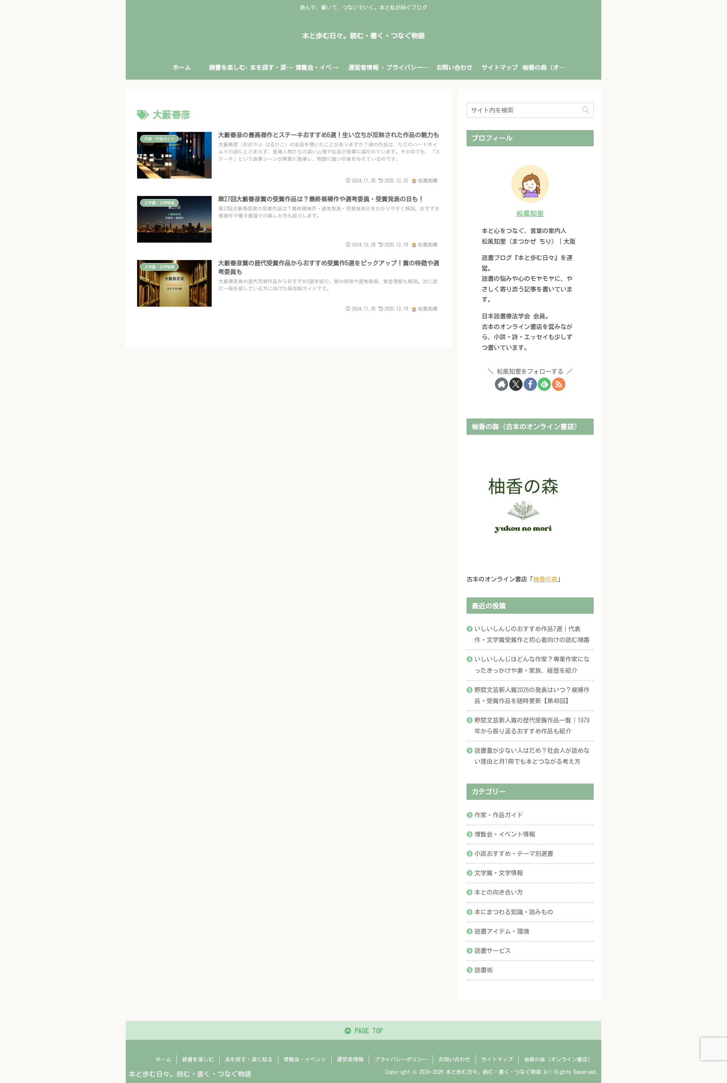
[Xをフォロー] (516, 384)
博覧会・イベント (305, 1059)
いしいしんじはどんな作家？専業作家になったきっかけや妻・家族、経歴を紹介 (532, 664)
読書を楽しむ (198, 1059)
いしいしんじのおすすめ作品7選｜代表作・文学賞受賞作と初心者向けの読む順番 (532, 634)
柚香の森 (545, 579)
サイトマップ (497, 1059)
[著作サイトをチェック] (501, 384)
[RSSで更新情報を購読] (558, 384)
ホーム (163, 1059)
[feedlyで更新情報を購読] (544, 384)
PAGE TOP (367, 1030)
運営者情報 (350, 1059)
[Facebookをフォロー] (530, 384)
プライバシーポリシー (400, 1059)
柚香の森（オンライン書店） (558, 1059)
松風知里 (530, 213)
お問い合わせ (454, 1059)
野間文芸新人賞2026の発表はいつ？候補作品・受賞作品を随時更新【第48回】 (532, 695)
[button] (586, 110)
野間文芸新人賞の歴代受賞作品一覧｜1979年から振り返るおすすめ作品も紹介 (532, 725)
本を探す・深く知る (249, 1059)
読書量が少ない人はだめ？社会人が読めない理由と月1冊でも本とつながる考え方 (532, 756)
